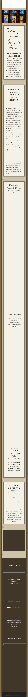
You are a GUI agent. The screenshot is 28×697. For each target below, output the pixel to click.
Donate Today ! (13, 547)
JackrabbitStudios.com (17, 695)
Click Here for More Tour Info (14, 464)
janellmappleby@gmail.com (14, 470)
